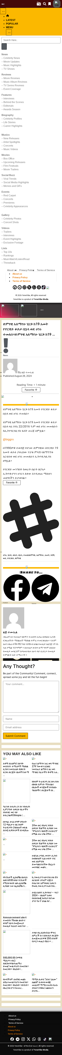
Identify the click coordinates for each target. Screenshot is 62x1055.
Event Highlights (12, 239)
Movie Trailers (11, 169)
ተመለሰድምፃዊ (29, 555)
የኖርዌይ (10, 558)
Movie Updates (11, 61)
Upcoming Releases (14, 162)
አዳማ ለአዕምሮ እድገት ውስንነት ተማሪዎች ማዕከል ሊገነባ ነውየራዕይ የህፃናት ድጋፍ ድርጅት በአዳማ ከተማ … (16, 769)
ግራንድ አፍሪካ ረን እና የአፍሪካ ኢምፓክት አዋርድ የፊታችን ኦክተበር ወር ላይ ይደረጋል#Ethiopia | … (16, 811)
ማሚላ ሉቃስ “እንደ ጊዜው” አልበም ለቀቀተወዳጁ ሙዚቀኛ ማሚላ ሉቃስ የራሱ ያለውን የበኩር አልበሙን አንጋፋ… (45, 985)
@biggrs (8, 439)
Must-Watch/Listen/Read (16, 259)
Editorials (8, 105)
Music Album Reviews (15, 82)
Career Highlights (12, 126)
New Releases (11, 138)
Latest (10, 20)
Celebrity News (11, 58)
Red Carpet (9, 195)
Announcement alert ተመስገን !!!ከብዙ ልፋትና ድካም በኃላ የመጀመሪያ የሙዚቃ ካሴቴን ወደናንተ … (15, 922)
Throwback (9, 262)
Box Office (8, 158)
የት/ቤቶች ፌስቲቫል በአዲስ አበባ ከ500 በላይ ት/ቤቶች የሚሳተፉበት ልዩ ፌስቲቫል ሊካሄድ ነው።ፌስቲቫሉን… (15, 881)
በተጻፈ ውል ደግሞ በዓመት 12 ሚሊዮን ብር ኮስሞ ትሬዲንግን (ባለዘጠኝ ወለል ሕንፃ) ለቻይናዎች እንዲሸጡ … (16, 827)
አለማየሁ (40, 555)
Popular (12, 23)
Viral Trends (9, 178)
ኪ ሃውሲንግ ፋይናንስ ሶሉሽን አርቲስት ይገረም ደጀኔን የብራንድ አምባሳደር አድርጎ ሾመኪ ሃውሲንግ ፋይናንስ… (45, 881)
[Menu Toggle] (3, 11)
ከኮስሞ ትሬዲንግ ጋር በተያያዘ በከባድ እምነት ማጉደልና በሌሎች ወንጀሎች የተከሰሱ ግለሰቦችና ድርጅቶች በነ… (45, 786)
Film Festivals (10, 166)
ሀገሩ (5, 555)
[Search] (4, 46)
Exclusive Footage (13, 242)
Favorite (30, 389)
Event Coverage (12, 89)
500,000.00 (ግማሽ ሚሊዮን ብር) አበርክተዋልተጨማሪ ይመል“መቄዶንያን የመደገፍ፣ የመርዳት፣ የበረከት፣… (16, 963)
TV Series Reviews (13, 85)
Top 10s (7, 252)
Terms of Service (46, 270)
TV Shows (9, 69)
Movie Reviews (11, 78)
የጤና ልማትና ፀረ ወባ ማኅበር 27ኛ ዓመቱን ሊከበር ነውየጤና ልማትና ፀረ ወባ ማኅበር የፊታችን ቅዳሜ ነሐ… (45, 768)
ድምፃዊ (18, 558)
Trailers (7, 231)
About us (12, 270)
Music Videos (10, 149)
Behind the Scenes (13, 102)
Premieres (8, 202)
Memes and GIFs (12, 186)
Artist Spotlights (11, 142)
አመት (47, 555)
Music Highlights (12, 65)
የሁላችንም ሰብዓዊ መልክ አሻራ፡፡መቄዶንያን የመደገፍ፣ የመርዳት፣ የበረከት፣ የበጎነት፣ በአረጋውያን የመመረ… (16, 984)
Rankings (8, 255)
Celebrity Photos (12, 218)
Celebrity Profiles (12, 118)
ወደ (4, 558)
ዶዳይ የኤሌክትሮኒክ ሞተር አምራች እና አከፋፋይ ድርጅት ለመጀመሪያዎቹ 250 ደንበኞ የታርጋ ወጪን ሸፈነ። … (45, 937)
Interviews (8, 98)
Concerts (8, 145)
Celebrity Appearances (15, 206)
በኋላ (20, 555)
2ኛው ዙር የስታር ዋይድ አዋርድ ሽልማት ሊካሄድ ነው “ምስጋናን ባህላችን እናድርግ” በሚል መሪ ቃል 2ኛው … (44, 830)
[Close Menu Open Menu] (9, 32)
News (5, 355)
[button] (17, 589)
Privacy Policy (26, 270)
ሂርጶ (9, 555)
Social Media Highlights (16, 182)
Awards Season (11, 109)
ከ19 (52, 555)
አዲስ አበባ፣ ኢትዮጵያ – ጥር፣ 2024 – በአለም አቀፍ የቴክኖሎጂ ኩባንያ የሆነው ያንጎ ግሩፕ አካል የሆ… (45, 897)
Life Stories (9, 122)
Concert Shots (11, 222)
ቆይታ (15, 555)
